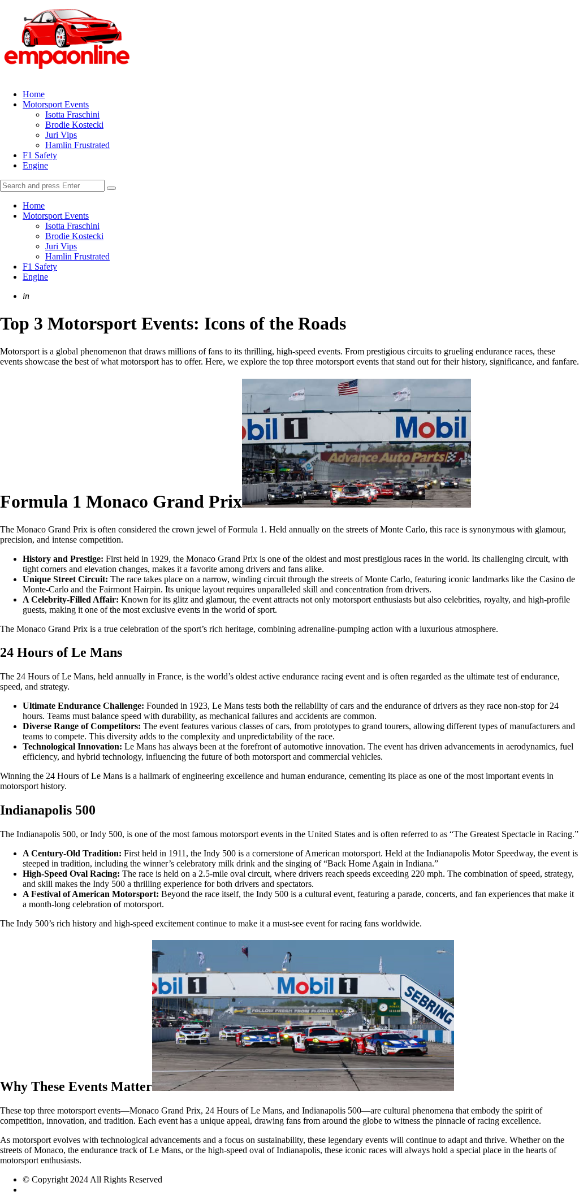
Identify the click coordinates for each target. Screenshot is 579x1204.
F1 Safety (40, 155)
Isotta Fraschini (72, 114)
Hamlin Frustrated (77, 145)
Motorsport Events (56, 104)
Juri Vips (61, 135)
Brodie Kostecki (74, 124)
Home (34, 94)
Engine (35, 165)
